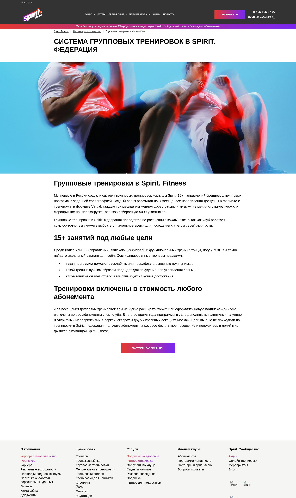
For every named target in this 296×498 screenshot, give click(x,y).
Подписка (134, 478)
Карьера (26, 465)
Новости (168, 14)
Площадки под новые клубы (41, 474)
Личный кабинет (259, 17)
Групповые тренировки (92, 465)
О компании (30, 449)
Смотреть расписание (147, 348)
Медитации (84, 495)
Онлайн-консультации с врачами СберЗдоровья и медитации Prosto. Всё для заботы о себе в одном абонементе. (148, 26)
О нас (88, 14)
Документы (28, 495)
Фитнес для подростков (144, 482)
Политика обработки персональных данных (37, 480)
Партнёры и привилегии (195, 465)
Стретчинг (83, 482)
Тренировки (116, 14)
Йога (79, 487)
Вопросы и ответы (191, 469)
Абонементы (229, 14)
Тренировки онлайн (90, 474)
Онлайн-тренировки (243, 460)
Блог (232, 469)
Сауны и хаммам (139, 469)
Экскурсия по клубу (141, 465)
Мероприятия (238, 465)
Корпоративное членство (39, 456)
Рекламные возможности (38, 469)
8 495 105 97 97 (264, 12)
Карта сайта (29, 490)
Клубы (101, 14)
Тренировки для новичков (94, 478)
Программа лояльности (195, 460)
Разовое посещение (141, 474)
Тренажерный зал (88, 460)
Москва (25, 2)
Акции (156, 14)
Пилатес (82, 491)
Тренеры (82, 456)
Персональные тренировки (95, 469)
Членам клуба (138, 14)
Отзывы (26, 486)
